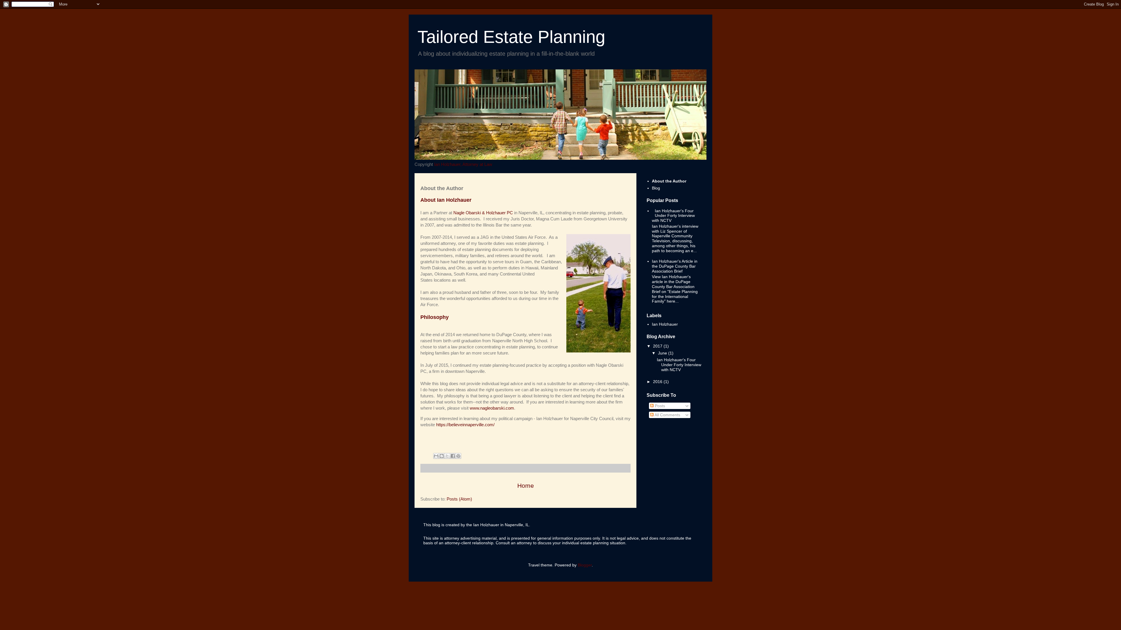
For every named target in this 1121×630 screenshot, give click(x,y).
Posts (659, 405)
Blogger (585, 565)
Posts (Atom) (459, 498)
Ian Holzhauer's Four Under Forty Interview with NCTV (673, 215)
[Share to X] (447, 456)
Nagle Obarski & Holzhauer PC (483, 212)
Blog (656, 188)
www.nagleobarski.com (492, 408)
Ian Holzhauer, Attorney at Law (463, 164)
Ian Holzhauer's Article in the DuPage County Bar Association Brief (674, 266)
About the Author (669, 181)
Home (525, 485)
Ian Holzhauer (665, 324)
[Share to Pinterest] (458, 456)
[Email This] (436, 456)
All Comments (667, 415)
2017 (658, 346)
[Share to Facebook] (453, 456)
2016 (658, 381)
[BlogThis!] (442, 456)
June (663, 353)
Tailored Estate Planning (511, 37)
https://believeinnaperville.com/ (465, 424)
